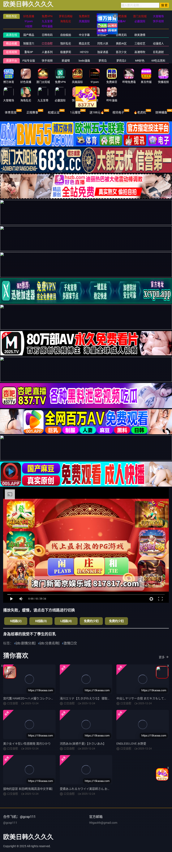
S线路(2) (16, 621)
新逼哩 (66, 60)
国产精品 (28, 34)
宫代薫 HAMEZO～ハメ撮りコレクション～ (31, 698)
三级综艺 (139, 43)
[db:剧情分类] (25, 643)
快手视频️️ (47, 60)
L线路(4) (66, 621)
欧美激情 (139, 34)
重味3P (28, 52)
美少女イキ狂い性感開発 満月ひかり (27, 743)
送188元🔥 (97, 112)
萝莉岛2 (121, 60)
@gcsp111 (10, 822)
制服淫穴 (28, 43)
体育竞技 (11, 112)
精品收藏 (11, 43)
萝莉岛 (103, 60)
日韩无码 (121, 34)
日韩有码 (47, 34)
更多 (162, 657)
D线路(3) (41, 621)
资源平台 (11, 60)
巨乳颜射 (158, 52)
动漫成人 (158, 43)
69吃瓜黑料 (158, 60)
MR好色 (140, 60)
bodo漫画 (84, 60)
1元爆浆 (75, 112)
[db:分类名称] (49, 643)
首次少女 (121, 52)
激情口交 (70, 643)
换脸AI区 (121, 43)
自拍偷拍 (65, 34)
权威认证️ (54, 112)
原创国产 (102, 34)
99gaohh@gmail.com (103, 822)
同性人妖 (102, 43)
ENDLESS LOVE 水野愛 (131, 743)
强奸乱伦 (65, 43)
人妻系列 (47, 52)
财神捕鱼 (161, 112)
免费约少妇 (91, 621)
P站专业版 (28, 60)
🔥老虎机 (140, 112)
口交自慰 (47, 43)
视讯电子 (118, 112)
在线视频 (11, 52)
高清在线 (11, 34)
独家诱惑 (102, 52)
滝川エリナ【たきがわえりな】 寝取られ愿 (88, 698)
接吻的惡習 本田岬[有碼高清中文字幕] (27, 788)
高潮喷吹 (139, 52)
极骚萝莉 (65, 52)
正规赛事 (32, 112)
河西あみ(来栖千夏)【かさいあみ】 (83, 743)
